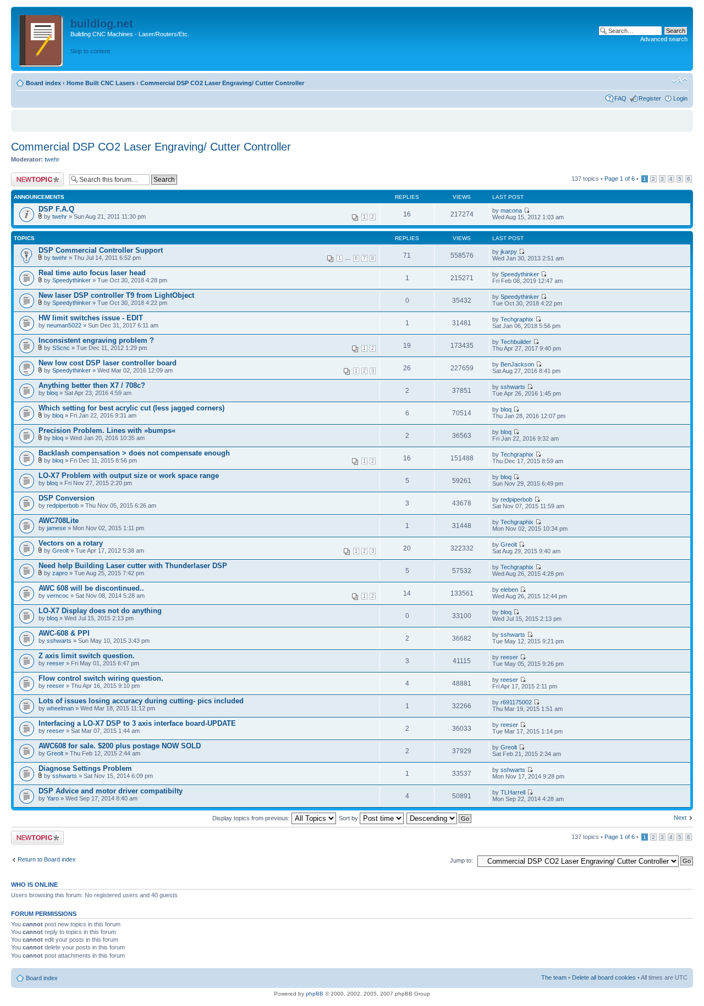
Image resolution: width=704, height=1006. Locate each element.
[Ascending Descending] (439, 818)
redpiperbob (63, 505)
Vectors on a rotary (70, 543)
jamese (56, 528)
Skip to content (90, 51)
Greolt (60, 550)
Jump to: (461, 860)
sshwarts (513, 386)
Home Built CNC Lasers (101, 83)
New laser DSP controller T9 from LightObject (116, 295)
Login (680, 98)
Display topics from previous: (252, 818)
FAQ (620, 98)
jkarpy (509, 251)
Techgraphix (517, 319)
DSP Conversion (66, 498)
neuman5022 (64, 325)
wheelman (60, 708)
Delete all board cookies (604, 977)
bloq (52, 393)
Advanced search (664, 39)
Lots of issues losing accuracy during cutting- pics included (141, 701)
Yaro (53, 798)
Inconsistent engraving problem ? (96, 340)
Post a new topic (33, 176)
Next (680, 817)
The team (553, 977)
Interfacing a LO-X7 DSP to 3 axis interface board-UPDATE (137, 723)
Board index (43, 83)
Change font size (680, 81)
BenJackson (517, 364)
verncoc (58, 595)
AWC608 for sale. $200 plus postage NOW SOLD (119, 746)
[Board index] (42, 38)
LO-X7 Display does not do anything (100, 611)
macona (511, 210)
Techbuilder (516, 341)
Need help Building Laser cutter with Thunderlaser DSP (132, 566)
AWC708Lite (58, 520)
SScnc (61, 347)
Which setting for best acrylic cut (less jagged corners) (131, 408)
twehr (52, 159)
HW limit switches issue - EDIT (90, 318)
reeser (55, 663)
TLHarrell (513, 792)
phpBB (314, 994)
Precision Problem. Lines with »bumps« (106, 430)
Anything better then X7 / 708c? (91, 385)
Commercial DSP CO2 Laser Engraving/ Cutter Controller (222, 83)
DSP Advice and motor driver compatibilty (110, 791)
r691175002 (516, 702)
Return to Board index (47, 859)
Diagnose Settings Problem (85, 768)
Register (650, 98)
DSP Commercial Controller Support (100, 250)
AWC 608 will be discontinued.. (91, 588)
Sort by (349, 818)
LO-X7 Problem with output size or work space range (128, 475)
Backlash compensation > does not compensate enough (134, 453)
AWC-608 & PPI (64, 633)
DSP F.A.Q (56, 209)
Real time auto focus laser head (92, 273)
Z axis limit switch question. (86, 656)
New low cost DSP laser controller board (107, 363)
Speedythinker (71, 280)
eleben (509, 589)
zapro (60, 573)
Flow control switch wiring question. (100, 678)
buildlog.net (101, 24)
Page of (619, 178)
